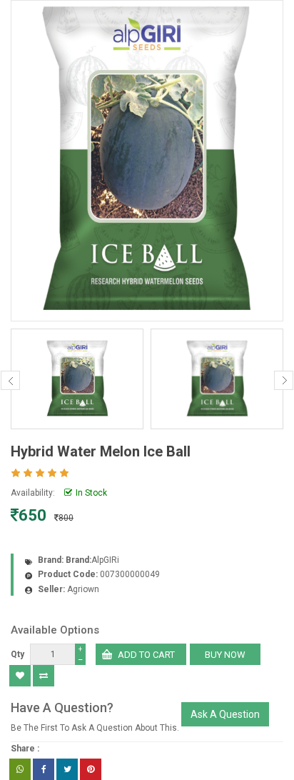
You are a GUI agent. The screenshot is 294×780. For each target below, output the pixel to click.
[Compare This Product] (43, 675)
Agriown (83, 589)
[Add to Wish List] (20, 675)
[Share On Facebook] (43, 769)
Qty (17, 654)
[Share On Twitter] (67, 769)
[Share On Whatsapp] (20, 769)
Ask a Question (225, 714)
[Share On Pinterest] (90, 769)
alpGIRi (105, 560)
